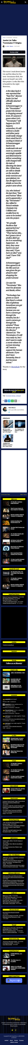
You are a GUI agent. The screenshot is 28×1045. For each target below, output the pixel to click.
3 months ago (13, 701)
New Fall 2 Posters (7, 600)
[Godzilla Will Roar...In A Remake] (6, 955)
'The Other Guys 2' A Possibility (16, 960)
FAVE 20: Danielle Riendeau (9, 930)
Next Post (23, 494)
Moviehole (15, 367)
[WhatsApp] (12, 401)
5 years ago (17, 707)
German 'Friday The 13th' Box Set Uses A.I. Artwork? (18, 789)
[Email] (15, 401)
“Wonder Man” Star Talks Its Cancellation (12, 843)
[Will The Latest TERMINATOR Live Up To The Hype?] (8, 424)
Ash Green (7, 716)
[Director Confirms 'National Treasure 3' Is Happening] (6, 516)
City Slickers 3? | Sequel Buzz (8, 707)
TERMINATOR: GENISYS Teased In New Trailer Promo (7, 445)
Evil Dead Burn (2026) (8, 943)
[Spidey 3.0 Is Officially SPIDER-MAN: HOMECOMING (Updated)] (6, 968)
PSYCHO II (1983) (6, 701)
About (11, 1040)
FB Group (21, 1040)
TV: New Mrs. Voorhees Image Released (16, 502)
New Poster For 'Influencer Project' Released (17, 547)
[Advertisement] (14, 20)
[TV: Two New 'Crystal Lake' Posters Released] (6, 535)
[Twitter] (9, 401)
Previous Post (6, 494)
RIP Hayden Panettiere (8, 598)
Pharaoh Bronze (9, 710)
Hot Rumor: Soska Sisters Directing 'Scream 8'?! (17, 540)
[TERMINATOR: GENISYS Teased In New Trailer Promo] (8, 438)
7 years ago (12, 720)
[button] (2, 2)
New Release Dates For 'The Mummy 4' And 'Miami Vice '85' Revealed (17, 746)
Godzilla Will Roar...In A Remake (16, 954)
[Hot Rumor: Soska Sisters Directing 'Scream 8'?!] (6, 541)
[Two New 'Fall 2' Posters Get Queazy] (6, 529)
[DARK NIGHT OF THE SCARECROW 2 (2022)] (6, 687)
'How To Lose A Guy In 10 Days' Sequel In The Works (17, 509)
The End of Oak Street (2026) (10, 941)
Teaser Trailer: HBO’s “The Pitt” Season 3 (13, 840)
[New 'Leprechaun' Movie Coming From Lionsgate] (6, 554)
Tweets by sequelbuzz (8, 645)
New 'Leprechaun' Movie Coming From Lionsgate (16, 553)
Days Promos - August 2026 (9, 900)
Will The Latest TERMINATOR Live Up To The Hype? (7, 430)
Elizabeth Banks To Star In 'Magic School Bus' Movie (17, 739)
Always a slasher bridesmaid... (10, 932)
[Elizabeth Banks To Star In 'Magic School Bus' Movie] (6, 740)
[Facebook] (5, 401)
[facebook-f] (15, 1030)
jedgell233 (7, 704)
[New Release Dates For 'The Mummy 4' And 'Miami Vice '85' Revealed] (6, 746)
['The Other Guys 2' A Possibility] (6, 961)
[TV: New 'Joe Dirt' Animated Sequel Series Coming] (6, 561)
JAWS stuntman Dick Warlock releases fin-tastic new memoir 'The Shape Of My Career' (13, 862)
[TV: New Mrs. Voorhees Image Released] (6, 503)
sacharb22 (7, 699)
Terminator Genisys (11, 37)
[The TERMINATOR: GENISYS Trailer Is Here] (20, 424)
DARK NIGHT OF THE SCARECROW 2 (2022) (16, 686)
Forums (16, 1040)
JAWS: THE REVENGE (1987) (18, 672)
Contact (6, 1040)
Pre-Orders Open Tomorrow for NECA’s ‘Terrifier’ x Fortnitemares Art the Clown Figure (12, 812)
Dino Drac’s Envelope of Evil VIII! (10, 915)
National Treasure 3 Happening (10, 597)
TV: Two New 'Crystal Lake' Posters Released (17, 534)
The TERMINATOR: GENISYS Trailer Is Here (19, 430)
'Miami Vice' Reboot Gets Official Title (17, 751)
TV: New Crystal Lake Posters (10, 601)
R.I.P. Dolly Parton (7, 898)
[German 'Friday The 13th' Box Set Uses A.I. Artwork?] (6, 790)
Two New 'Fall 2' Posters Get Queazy (17, 528)
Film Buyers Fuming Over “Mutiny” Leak (12, 847)
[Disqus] (14, 470)
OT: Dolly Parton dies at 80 (9, 897)
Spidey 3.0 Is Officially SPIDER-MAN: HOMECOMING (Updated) (18, 968)
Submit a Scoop (14, 1042)
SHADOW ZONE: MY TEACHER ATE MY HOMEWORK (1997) (16, 680)
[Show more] (19, 401)
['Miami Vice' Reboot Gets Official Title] (6, 752)
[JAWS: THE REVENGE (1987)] (6, 674)
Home (4, 37)
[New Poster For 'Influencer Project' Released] (6, 548)
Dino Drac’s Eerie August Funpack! (11, 912)
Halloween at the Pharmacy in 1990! (11, 917)
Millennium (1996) (7, 895)
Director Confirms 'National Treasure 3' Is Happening (17, 515)
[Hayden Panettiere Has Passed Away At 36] (6, 522)
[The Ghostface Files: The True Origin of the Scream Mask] (6, 573)
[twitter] (9, 412)
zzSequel (18, 395)
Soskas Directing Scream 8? (9, 603)
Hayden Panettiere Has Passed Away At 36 (16, 521)
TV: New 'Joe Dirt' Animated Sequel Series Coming (17, 560)
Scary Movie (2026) (7, 944)
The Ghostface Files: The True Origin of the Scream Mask (17, 573)
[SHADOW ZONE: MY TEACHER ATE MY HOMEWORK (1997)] (6, 680)
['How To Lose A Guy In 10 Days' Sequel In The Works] (6, 510)
